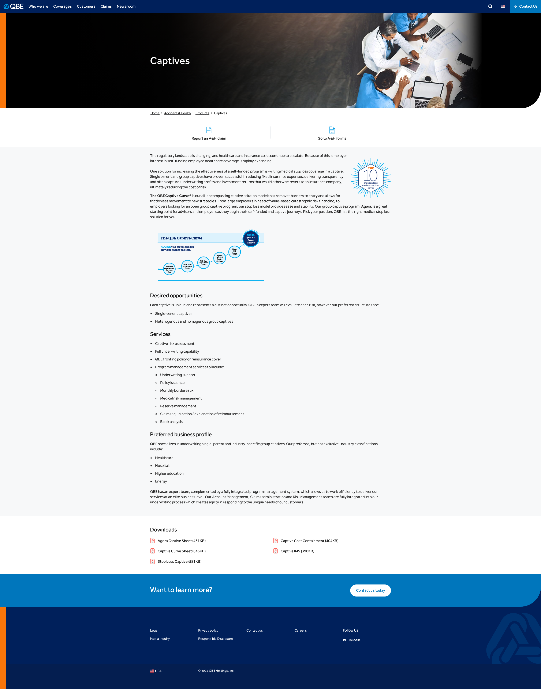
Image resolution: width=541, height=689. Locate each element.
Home (155, 113)
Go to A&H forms (332, 138)
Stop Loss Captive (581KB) (179, 561)
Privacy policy (208, 630)
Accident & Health (177, 113)
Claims (106, 6)
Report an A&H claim (209, 138)
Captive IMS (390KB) (297, 551)
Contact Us (528, 6)
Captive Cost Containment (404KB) (309, 540)
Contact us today (370, 590)
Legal (154, 630)
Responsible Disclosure (215, 639)
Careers (301, 630)
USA (158, 671)
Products (202, 113)
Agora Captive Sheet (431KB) (182, 540)
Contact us (254, 630)
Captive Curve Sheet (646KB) (182, 551)
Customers (86, 6)
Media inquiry (160, 639)
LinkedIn (353, 640)
